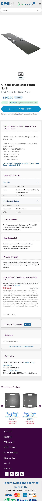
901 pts (17, 285)
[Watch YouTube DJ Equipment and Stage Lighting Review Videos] (22, 474)
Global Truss (13, 370)
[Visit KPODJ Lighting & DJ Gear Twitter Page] (17, 474)
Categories (9, 356)
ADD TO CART (26, 109)
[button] (21, 76)
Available (18, 97)
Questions (9, 335)
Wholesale (9, 442)
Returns (8, 436)
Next (40, 406)
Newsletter (9, 458)
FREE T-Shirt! (10, 447)
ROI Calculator (11, 452)
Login (28, 4)
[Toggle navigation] (40, 4)
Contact (8, 431)
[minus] (5, 109)
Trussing (26, 362)
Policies (8, 468)
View (28, 324)
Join (22, 4)
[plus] (13, 109)
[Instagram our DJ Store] (12, 474)
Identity (6, 182)
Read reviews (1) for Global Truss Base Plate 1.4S (20, 278)
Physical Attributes (11, 201)
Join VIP (13, 103)
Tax (5, 103)
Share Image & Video (9, 314)
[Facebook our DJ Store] (7, 474)
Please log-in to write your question (21, 346)
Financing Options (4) (13, 324)
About (7, 463)
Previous (2, 406)
